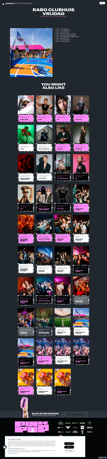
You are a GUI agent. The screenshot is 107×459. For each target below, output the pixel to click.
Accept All (69, 443)
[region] (45, 446)
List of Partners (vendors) (13, 453)
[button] (5, 447)
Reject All (69, 447)
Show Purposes (69, 450)
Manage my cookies (102, 457)
